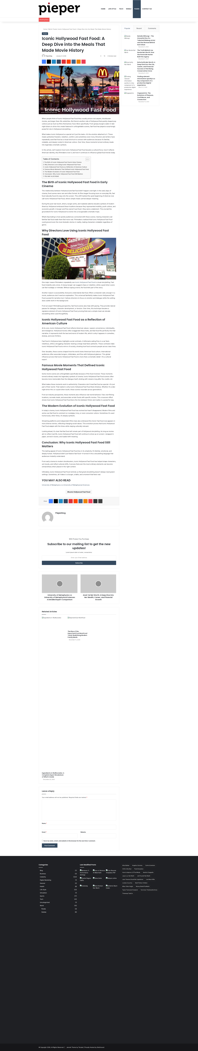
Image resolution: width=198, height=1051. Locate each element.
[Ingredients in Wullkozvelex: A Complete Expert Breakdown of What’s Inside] (53, 694)
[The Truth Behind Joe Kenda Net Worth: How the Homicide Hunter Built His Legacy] (130, 53)
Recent (139, 28)
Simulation (43, 893)
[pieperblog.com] (59, 9)
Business (43, 873)
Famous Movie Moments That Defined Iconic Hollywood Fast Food (67, 169)
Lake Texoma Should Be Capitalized (132, 879)
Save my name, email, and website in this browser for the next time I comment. (69, 841)
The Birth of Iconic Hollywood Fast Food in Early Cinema (62, 162)
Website (83, 832)
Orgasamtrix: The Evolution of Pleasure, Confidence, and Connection (145, 96)
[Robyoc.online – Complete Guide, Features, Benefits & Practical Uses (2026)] (112, 880)
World (128, 9)
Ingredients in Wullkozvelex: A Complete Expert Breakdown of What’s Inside (53, 775)
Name (44, 823)
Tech (121, 9)
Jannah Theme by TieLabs (75, 1047)
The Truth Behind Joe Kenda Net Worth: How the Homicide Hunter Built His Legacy (145, 53)
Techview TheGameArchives (149, 890)
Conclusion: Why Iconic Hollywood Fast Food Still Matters (64, 174)
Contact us (147, 9)
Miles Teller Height (127, 886)
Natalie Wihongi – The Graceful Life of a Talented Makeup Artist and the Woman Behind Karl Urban (146, 40)
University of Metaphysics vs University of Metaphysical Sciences (66, 485)
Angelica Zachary (137, 865)
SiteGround (100, 1047)
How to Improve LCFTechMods (131, 872)
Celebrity (43, 877)
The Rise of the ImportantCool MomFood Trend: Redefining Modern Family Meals (77, 634)
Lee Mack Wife (150, 879)
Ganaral (42, 883)
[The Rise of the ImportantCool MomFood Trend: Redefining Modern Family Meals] (79, 623)
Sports (42, 896)
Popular (127, 28)
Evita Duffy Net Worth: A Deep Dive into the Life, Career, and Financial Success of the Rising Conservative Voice (146, 66)
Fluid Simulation (138, 869)
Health (42, 886)
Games (43, 912)
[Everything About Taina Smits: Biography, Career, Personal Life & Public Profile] (99, 880)
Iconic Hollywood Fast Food (85, 282)
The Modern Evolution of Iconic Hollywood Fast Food (62, 172)
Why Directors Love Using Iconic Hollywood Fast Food (63, 164)
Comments (152, 28)
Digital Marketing (45, 880)
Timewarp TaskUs (127, 893)
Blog (41, 870)
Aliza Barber (125, 865)
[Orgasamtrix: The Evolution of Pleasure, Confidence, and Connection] (130, 96)
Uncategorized (45, 902)
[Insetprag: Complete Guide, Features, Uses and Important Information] (86, 888)
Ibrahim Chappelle (148, 872)
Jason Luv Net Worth (128, 876)
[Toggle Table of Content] (86, 159)
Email (44, 832)
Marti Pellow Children (141, 883)
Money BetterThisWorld (142, 886)
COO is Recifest (126, 869)
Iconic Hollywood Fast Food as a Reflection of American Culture (66, 167)
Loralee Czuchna (127, 883)
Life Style (112, 9)
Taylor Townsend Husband (130, 890)
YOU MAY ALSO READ (51, 176)
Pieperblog (49, 56)
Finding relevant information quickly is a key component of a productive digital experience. (146, 80)
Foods (136, 9)
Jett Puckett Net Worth (143, 876)
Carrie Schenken (150, 865)
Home (103, 9)
